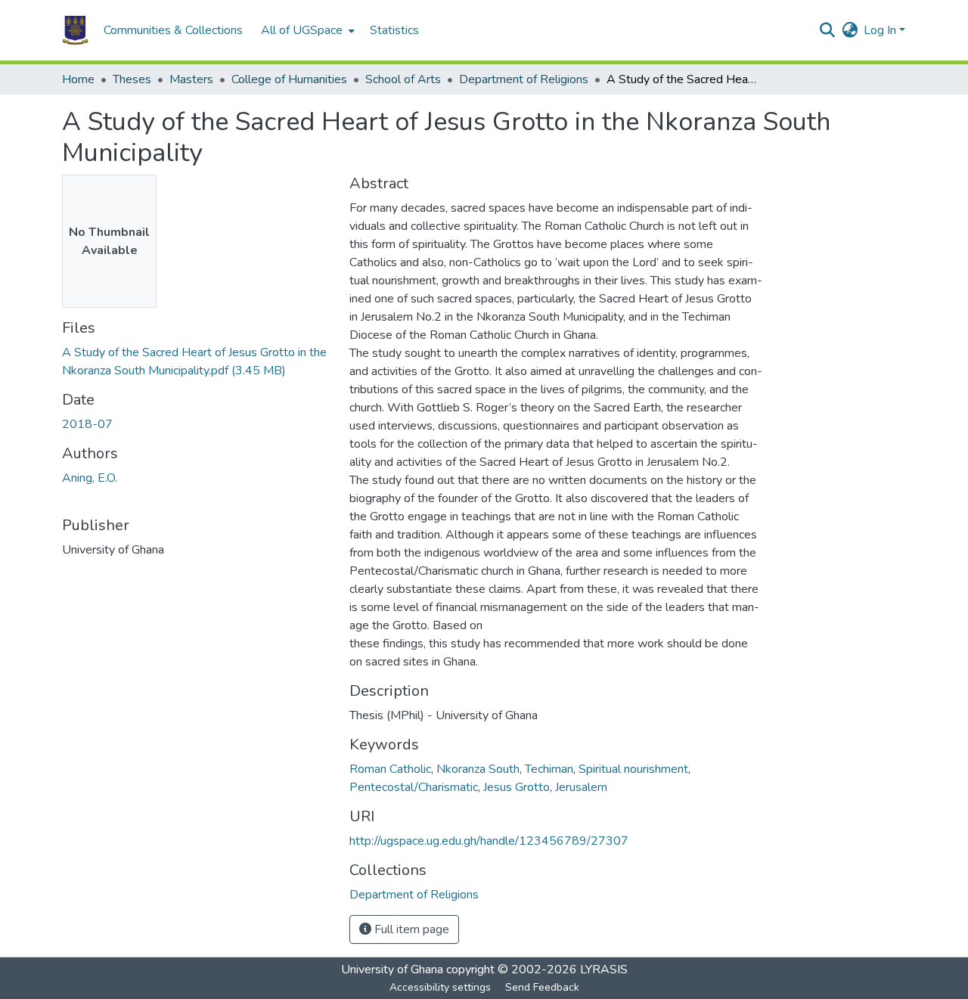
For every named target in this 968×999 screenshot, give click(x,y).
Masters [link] (191, 79)
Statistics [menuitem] (394, 30)
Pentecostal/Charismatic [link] (413, 787)
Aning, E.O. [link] (89, 478)
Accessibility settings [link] (440, 987)
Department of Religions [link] (523, 79)
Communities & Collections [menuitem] (173, 30)
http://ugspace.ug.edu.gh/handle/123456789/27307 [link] (488, 841)
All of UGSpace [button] (302, 30)
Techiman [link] (549, 769)
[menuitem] (306, 30)
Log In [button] (881, 30)
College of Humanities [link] (289, 79)
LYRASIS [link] (604, 969)
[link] (196, 361)
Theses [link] (132, 79)
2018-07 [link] (87, 424)
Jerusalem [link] (581, 787)
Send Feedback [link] (542, 987)
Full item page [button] (410, 929)
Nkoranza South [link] (478, 769)
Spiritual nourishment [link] (633, 769)
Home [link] (78, 79)
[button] (75, 30)
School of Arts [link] (403, 79)
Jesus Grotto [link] (516, 787)
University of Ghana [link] (392, 969)
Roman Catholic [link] (390, 769)
